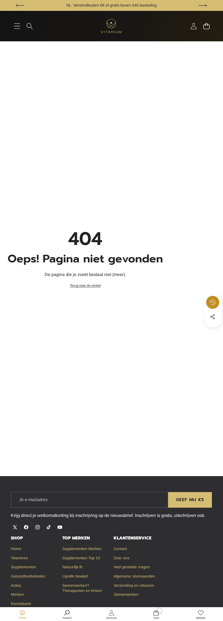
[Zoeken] (30, 26)
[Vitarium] (111, 26)
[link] (85, 285)
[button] (20, 5)
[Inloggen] (193, 26)
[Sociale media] (212, 316)
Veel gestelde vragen (150, 5)
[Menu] (17, 26)
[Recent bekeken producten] (212, 302)
